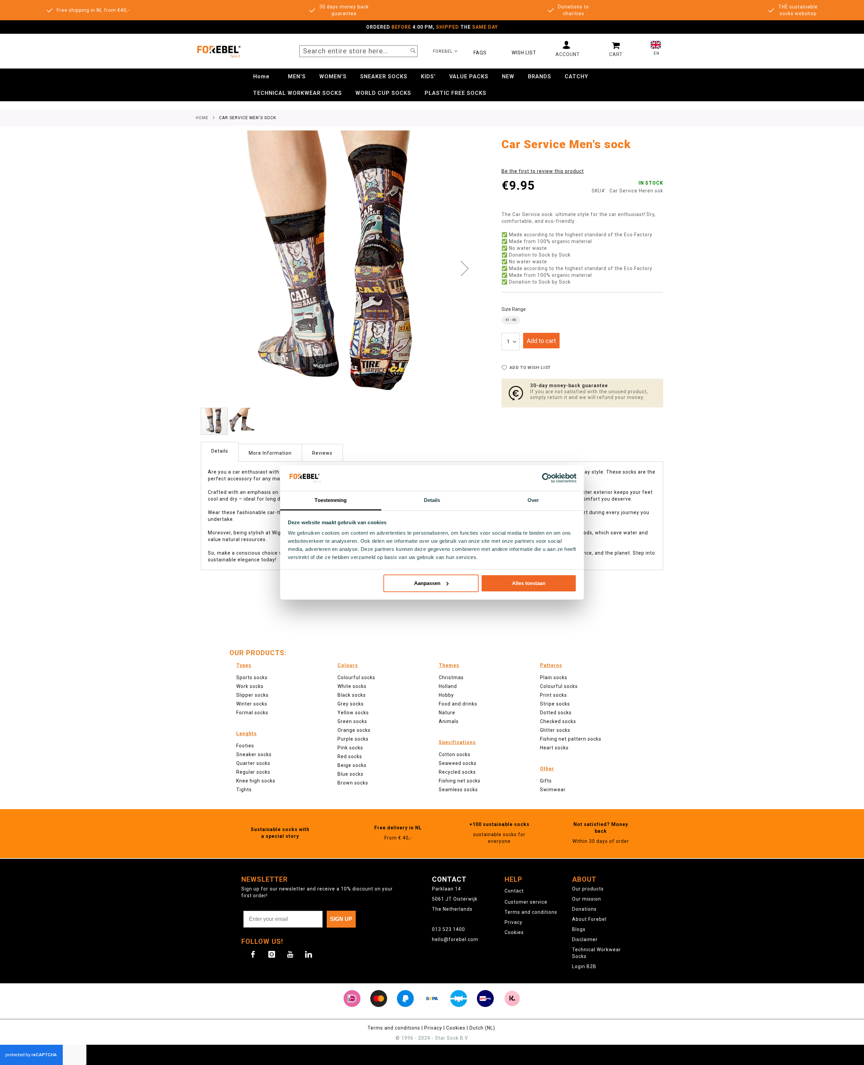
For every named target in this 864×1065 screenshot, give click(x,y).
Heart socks (554, 747)
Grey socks (351, 704)
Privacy (513, 922)
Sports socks (252, 677)
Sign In (568, 49)
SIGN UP (341, 919)
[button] (445, 51)
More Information (270, 453)
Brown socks (353, 783)
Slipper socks (252, 695)
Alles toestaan (528, 583)
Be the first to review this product (543, 171)
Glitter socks (555, 730)
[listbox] (583, 321)
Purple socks (353, 739)
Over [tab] (533, 500)
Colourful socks (559, 686)
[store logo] (218, 51)
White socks (352, 686)
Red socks (350, 756)
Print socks (553, 695)
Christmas (451, 677)
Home (202, 117)
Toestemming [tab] (331, 500)
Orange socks (354, 730)
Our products (588, 888)
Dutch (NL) (482, 1028)
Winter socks (251, 704)
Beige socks (352, 765)
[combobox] (358, 51)
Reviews (322, 453)
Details (219, 451)
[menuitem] (261, 77)
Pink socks (350, 747)
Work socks (250, 686)
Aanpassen (427, 583)
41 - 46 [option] (510, 320)
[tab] (220, 452)
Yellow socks (353, 712)
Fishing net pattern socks (570, 739)
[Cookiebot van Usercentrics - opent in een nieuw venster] (546, 478)
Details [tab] (432, 500)
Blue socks (350, 774)
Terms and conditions (531, 912)
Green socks (352, 721)
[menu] (432, 85)
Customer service (526, 902)
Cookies (514, 932)
